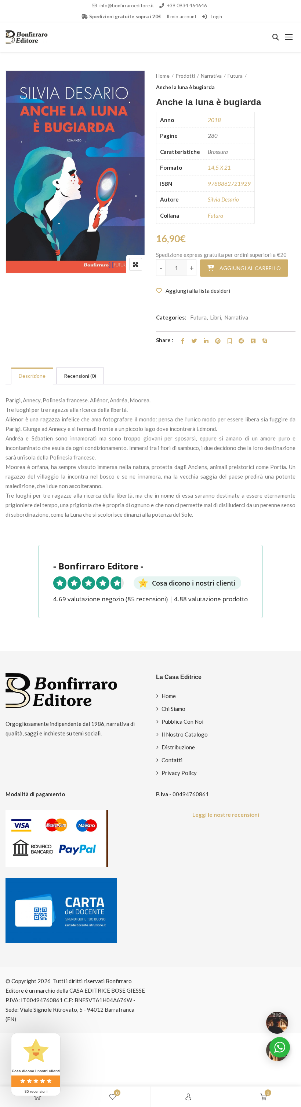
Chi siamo (173, 708)
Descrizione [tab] (32, 376)
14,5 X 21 (219, 167)
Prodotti (185, 76)
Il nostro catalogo (185, 734)
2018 (214, 120)
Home (163, 76)
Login (216, 16)
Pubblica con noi (182, 721)
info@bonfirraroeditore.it (126, 5)
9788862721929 (229, 183)
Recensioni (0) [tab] (80, 376)
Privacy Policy (179, 773)
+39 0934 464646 (187, 5)
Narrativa (211, 76)
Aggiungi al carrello (250, 268)
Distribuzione (178, 747)
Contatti (172, 760)
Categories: (171, 317)
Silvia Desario (223, 199)
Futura (235, 76)
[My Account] (188, 1096)
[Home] (37, 1096)
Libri (215, 317)
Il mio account (181, 16)
